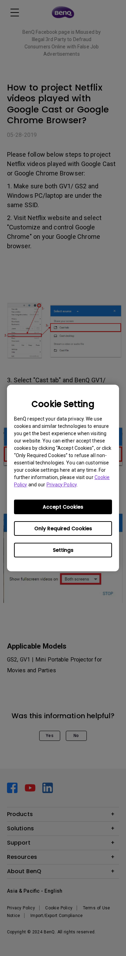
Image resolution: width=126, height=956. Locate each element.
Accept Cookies (63, 506)
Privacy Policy (62, 484)
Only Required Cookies (63, 528)
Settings (63, 550)
